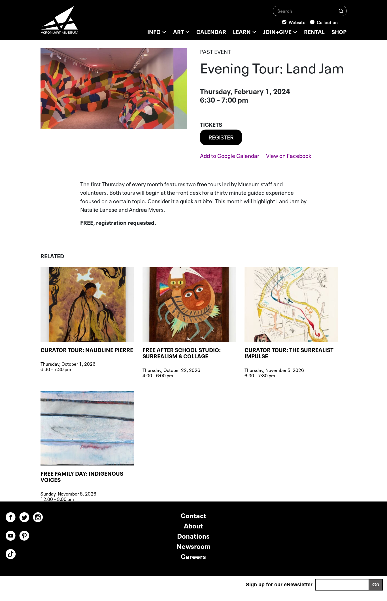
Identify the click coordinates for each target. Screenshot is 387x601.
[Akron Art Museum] (75, 23)
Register (221, 136)
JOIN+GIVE (277, 31)
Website (297, 21)
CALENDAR (211, 31)
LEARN (242, 31)
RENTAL (314, 31)
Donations (193, 535)
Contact (193, 515)
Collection (327, 21)
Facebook (288, 155)
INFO (154, 31)
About (193, 525)
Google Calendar (229, 155)
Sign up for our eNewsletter (279, 584)
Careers (193, 556)
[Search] (341, 10)
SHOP (338, 31)
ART (178, 31)
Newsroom (193, 546)
